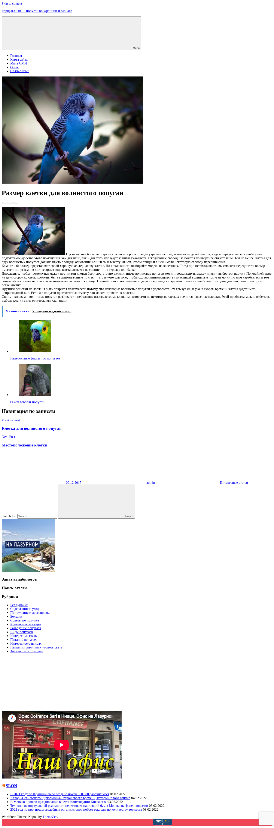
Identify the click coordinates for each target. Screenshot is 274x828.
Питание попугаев (23, 639)
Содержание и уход (24, 609)
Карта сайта (19, 59)
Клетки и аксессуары (25, 624)
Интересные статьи (234, 482)
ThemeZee (50, 817)
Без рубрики (19, 605)
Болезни (16, 616)
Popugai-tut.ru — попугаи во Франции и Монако (37, 11)
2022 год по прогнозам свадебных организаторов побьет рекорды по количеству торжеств (76, 809)
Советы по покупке (24, 620)
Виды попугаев (21, 632)
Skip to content (12, 3)
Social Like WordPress (10, 203)
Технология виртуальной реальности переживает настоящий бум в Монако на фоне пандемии (79, 805)
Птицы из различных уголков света (36, 647)
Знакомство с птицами (26, 651)
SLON (11, 785)
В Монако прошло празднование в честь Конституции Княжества (58, 802)
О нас (14, 67)
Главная (16, 55)
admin (150, 482)
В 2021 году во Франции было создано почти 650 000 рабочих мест (59, 794)
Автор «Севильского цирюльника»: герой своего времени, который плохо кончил (70, 798)
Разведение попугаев (25, 628)
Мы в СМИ (18, 63)
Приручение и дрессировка (30, 612)
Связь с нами (19, 71)
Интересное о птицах (26, 643)
